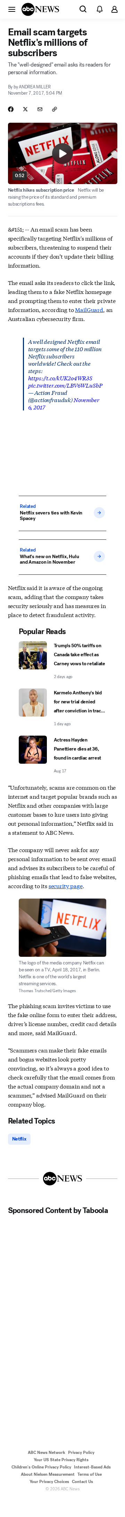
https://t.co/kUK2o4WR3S (60, 378)
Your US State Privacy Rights (61, 1460)
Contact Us (82, 1481)
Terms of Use (89, 1474)
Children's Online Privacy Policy (41, 1467)
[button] (12, 9)
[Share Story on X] (25, 109)
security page (66, 886)
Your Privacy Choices (49, 1481)
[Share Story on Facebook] (11, 109)
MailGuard (89, 309)
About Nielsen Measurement (48, 1474)
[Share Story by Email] (40, 109)
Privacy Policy (81, 1452)
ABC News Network (46, 1452)
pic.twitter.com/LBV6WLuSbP (65, 385)
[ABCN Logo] (40, 9)
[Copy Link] (54, 109)
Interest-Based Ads (92, 1467)
